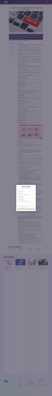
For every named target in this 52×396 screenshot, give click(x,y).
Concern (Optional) (20, 199)
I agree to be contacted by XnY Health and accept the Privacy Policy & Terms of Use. (26, 206)
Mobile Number (20, 193)
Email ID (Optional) (20, 196)
